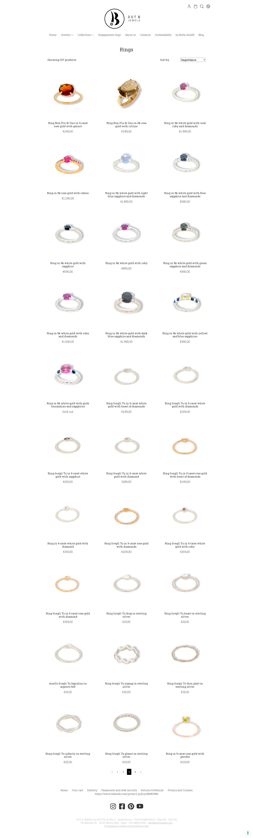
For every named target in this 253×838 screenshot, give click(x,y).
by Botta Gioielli (185, 35)
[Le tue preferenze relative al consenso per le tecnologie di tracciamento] (248, 833)
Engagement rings (109, 35)
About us (130, 35)
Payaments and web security (119, 790)
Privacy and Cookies (180, 790)
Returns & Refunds (152, 790)
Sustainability (163, 35)
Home (53, 35)
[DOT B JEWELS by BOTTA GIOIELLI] (126, 16)
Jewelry (66, 35)
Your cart (77, 790)
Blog (201, 35)
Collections (85, 35)
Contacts (145, 35)
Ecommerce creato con (127, 825)
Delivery (92, 790)
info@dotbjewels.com (160, 822)
